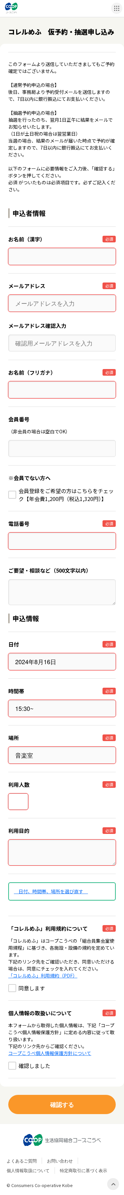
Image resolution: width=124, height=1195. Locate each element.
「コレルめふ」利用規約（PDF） (42, 975)
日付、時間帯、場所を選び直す (51, 891)
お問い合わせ (60, 1161)
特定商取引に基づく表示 (83, 1170)
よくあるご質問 (22, 1161)
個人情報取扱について (28, 1170)
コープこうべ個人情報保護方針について (49, 1053)
